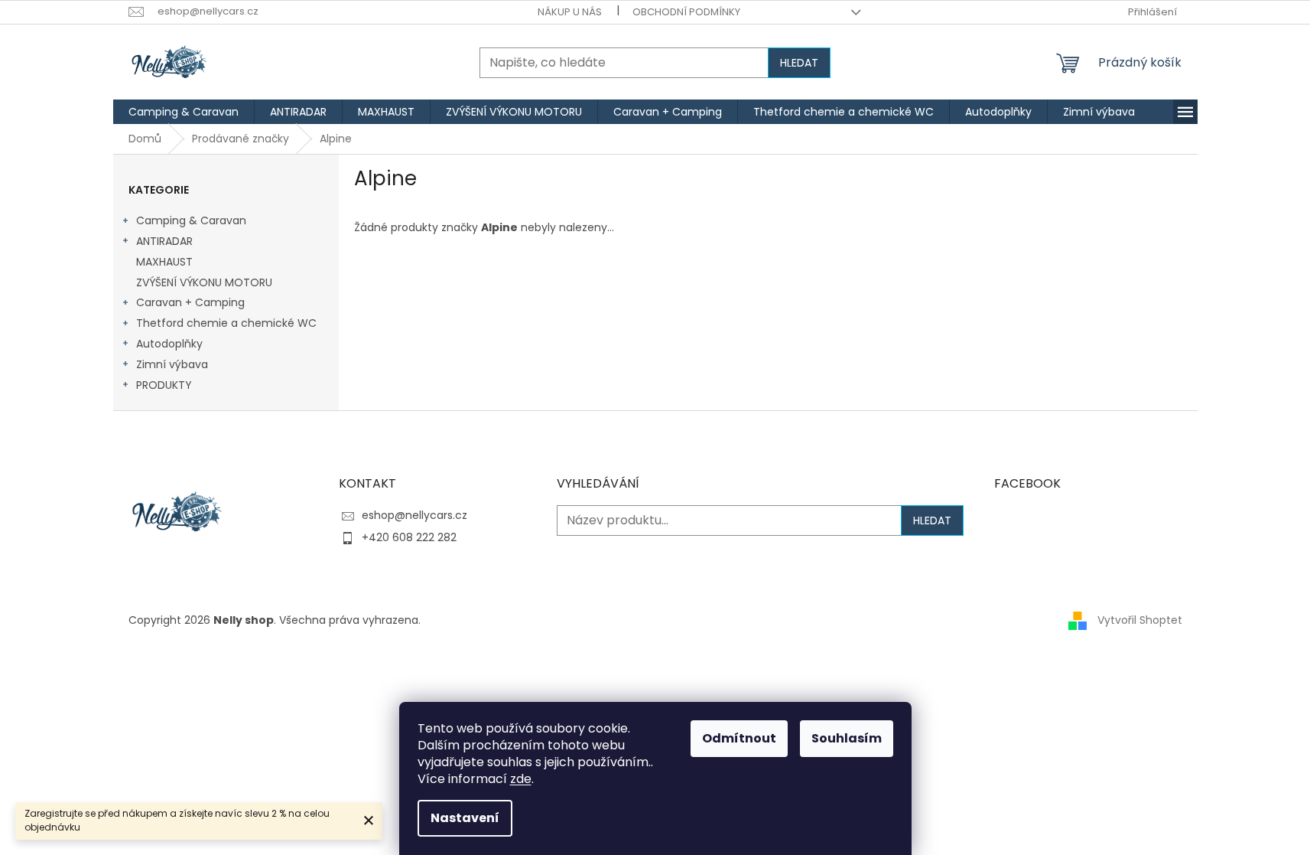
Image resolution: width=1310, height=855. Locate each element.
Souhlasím (846, 738)
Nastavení (465, 818)
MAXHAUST (164, 261)
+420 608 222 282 (409, 537)
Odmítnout (739, 738)
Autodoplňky (169, 343)
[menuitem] (183, 112)
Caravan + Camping (190, 302)
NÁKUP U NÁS (570, 12)
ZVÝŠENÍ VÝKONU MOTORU (204, 282)
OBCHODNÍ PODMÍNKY (686, 12)
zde (520, 779)
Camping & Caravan (191, 220)
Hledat (799, 62)
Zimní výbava (172, 364)
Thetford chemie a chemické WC (226, 323)
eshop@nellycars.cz (414, 515)
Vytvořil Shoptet (1139, 619)
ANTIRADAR (164, 241)
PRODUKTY (164, 385)
